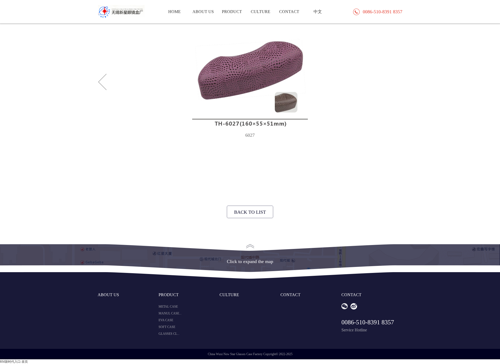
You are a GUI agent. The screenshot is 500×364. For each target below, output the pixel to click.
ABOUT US (203, 11)
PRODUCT (232, 11)
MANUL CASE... (170, 313)
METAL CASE (168, 306)
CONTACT (289, 11)
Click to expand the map (250, 261)
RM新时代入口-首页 (14, 361)
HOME (174, 11)
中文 (318, 11)
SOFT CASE (167, 327)
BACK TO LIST (250, 212)
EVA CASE (166, 320)
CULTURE (260, 11)
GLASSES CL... (169, 334)
